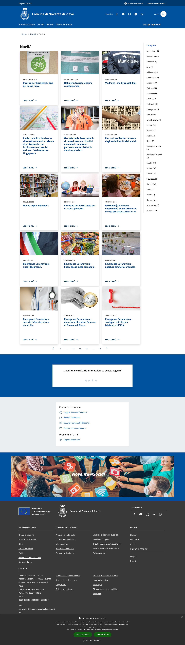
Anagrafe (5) (151, 61)
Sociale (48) (151, 184)
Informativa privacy (101, 579)
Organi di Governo (26, 534)
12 (73, 348)
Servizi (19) (151, 173)
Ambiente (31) (152, 56)
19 (99, 348)
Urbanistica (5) (152, 205)
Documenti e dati (25, 562)
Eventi (133, 560)
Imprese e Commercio (65, 548)
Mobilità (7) (151, 130)
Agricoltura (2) (152, 51)
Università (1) (152, 199)
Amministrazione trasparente (105, 575)
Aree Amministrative (27, 539)
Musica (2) (150, 135)
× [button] (182, 617)
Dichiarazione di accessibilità (105, 589)
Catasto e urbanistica (65, 553)
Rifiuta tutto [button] (103, 634)
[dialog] (92, 629)
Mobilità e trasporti (101, 539)
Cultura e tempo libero (65, 539)
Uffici (20, 543)
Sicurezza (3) (151, 178)
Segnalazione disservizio (66, 579)
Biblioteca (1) (152, 72)
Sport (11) (150, 189)
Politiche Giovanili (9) (154, 156)
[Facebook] (115, 14)
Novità (33, 34)
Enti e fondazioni (25, 548)
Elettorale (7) (152, 103)
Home (24, 34)
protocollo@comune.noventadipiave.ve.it (36, 608)
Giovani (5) (151, 114)
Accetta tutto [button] (82, 635)
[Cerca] (163, 14)
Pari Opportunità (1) (153, 148)
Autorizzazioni (99, 552)
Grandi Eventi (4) (153, 119)
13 (80, 348)
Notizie (133, 534)
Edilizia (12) (151, 98)
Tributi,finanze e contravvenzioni (107, 543)
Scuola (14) (151, 168)
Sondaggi (97, 593)
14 (86, 348)
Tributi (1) (150, 194)
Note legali (97, 584)
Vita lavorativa (62, 543)
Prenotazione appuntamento (68, 575)
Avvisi (132, 543)
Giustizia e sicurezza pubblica (105, 534)
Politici (21, 553)
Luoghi (133, 556)
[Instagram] (128, 14)
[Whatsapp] (141, 14)
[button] (92, 640)
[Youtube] (122, 14)
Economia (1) (151, 93)
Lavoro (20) (151, 125)
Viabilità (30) (151, 210)
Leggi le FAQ (61, 584)
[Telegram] (134, 14)
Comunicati (135, 539)
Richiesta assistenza (64, 589)
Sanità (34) (151, 162)
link (116, 629)
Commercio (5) (152, 77)
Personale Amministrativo (29, 557)
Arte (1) (149, 66)
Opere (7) (150, 141)
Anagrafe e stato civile (65, 534)
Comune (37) (151, 82)
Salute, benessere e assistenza (106, 548)
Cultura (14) (151, 88)
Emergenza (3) (152, 109)
